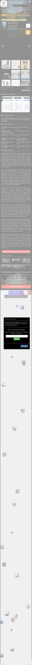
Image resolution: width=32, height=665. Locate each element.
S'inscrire (17, 338)
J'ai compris (24, 346)
